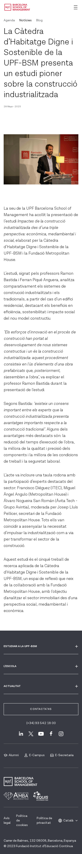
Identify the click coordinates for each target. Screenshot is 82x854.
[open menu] (75, 7)
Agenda (9, 20)
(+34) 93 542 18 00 (41, 723)
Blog (39, 20)
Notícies (25, 20)
